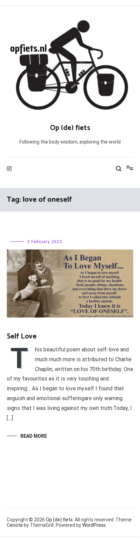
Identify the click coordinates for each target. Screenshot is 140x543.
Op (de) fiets (70, 128)
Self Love (22, 336)
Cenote (15, 525)
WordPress (94, 525)
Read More (33, 436)
